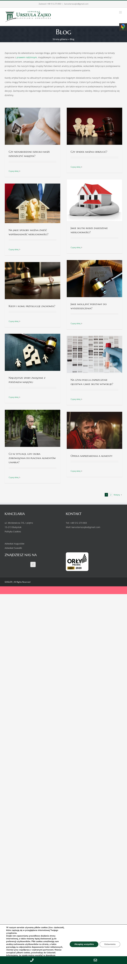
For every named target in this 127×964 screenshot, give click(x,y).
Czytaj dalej (14, 171)
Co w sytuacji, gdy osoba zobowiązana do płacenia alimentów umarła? (32, 458)
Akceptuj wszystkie (84, 944)
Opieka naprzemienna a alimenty (91, 456)
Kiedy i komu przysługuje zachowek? (32, 306)
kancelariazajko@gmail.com (76, 3)
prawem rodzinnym (27, 57)
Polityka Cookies (13, 531)
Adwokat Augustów (14, 543)
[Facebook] (33, 564)
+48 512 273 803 (54, 3)
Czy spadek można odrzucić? (89, 151)
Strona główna (60, 39)
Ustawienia (110, 944)
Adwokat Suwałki (13, 547)
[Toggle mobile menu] (120, 12)
